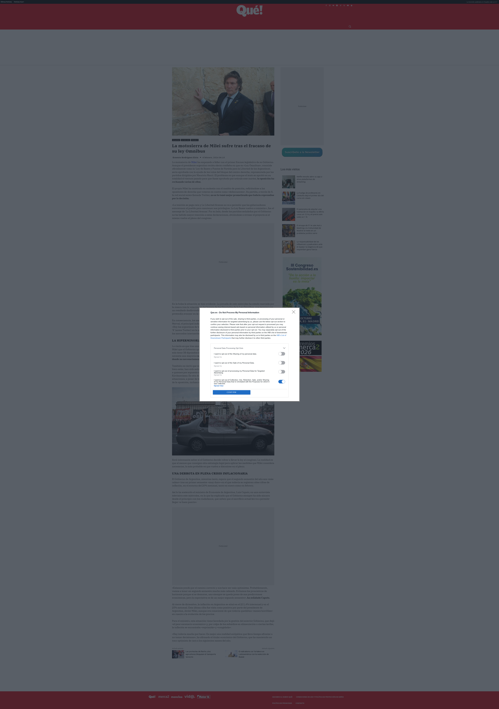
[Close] (294, 312)
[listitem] (249, 348)
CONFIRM (231, 392)
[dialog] (249, 354)
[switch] (281, 354)
